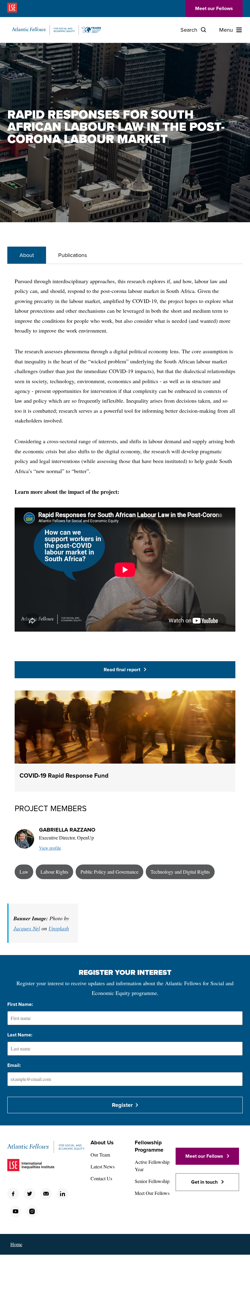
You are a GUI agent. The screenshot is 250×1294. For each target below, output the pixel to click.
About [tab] (27, 255)
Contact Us (101, 1178)
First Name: (20, 1004)
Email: (14, 1065)
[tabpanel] (125, 577)
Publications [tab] (72, 255)
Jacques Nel (26, 928)
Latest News (103, 1166)
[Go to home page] (56, 30)
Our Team (100, 1154)
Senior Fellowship (152, 1181)
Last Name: (19, 1035)
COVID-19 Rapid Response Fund (64, 775)
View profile (50, 848)
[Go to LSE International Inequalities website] (21, 8)
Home (16, 1244)
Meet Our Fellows (152, 1193)
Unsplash (58, 928)
